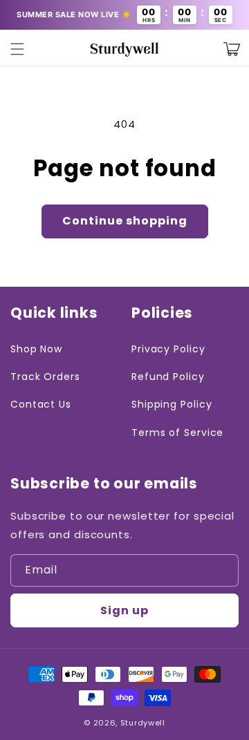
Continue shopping (124, 221)
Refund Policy (168, 376)
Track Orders (45, 376)
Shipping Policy (171, 404)
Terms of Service (177, 432)
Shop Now (36, 349)
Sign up (124, 610)
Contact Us (40, 404)
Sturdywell (142, 722)
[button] (17, 49)
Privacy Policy (168, 349)
